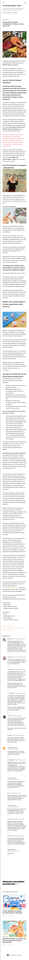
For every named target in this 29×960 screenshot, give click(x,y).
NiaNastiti (10, 639)
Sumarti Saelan (11, 805)
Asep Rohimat (11, 849)
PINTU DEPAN (7, 13)
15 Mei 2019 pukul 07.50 (13, 850)
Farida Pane (10, 657)
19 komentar (10, 915)
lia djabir (9, 735)
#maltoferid (8, 628)
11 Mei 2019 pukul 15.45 (13, 749)
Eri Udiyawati (11, 693)
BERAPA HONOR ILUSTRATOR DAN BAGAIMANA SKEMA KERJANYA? (14, 940)
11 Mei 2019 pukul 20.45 (20, 759)
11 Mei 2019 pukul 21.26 (13, 779)
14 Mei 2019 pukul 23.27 (18, 835)
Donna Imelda (11, 778)
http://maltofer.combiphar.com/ (10, 587)
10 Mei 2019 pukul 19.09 (16, 715)
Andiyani (9, 819)
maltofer (5, 630)
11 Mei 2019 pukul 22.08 (18, 819)
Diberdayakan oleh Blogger (15, 955)
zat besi (9, 630)
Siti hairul (9, 835)
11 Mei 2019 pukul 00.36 (17, 735)
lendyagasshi (11, 760)
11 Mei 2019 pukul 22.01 (13, 806)
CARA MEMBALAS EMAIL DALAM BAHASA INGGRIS (12, 912)
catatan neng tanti (12, 6)
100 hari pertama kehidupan (18, 628)
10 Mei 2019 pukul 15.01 (20, 693)
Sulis (8, 715)
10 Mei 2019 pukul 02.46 (19, 638)
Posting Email (10, 625)
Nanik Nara (10, 669)
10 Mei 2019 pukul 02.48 (20, 657)
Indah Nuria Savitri (12, 747)
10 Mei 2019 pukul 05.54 (19, 669)
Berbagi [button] (4, 625)
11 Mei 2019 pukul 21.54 (16, 793)
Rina (8, 793)
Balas (9, 653)
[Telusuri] (25, 2)
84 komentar (10, 945)
